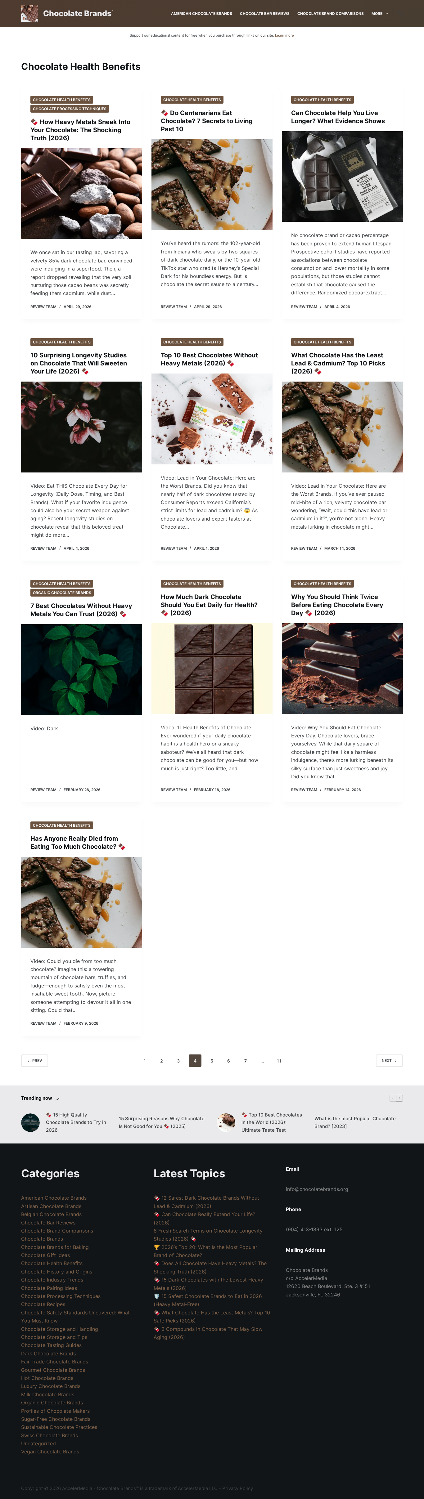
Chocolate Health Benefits (62, 99)
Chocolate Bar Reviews (265, 13)
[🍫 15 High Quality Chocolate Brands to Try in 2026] (30, 1122)
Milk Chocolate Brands (47, 1394)
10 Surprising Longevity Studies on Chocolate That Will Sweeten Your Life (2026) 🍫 (78, 363)
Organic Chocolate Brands (62, 592)
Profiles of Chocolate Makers (55, 1411)
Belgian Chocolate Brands (51, 1214)
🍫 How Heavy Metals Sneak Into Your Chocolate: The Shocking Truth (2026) (80, 130)
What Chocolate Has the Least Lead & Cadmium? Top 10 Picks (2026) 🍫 (338, 363)
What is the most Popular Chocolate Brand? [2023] (355, 1122)
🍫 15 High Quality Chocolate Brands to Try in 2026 (76, 1122)
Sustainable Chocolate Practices (59, 1427)
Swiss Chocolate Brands (49, 1435)
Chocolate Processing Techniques (69, 108)
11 (279, 1060)
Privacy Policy (237, 1488)
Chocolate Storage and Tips (54, 1337)
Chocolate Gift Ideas (45, 1255)
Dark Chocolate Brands (48, 1353)
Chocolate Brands (77, 13)
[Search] (400, 13)
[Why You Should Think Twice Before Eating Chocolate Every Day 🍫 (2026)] (342, 668)
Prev (37, 1060)
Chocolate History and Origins (56, 1272)
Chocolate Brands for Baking (55, 1247)
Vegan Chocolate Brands (50, 1451)
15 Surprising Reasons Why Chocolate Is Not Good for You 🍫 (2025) (162, 1122)
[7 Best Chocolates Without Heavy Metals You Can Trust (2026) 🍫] (81, 669)
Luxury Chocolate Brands (50, 1386)
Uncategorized (38, 1443)
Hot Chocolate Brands (47, 1378)
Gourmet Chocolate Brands (53, 1370)
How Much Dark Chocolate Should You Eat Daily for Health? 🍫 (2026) (209, 605)
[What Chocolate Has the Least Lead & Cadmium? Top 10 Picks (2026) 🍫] (342, 427)
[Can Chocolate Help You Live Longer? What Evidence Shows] (342, 176)
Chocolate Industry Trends (52, 1280)
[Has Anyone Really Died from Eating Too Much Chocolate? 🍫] (81, 902)
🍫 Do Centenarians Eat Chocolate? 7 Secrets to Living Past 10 (207, 121)
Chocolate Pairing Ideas (49, 1288)
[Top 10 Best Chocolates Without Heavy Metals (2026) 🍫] (212, 419)
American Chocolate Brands (201, 13)
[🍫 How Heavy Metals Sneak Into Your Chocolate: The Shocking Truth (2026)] (81, 193)
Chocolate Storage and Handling (59, 1329)
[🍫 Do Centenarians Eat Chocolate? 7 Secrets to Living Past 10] (212, 184)
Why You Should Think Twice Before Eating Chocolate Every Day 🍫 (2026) (337, 605)
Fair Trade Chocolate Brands (54, 1361)
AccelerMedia (77, 1488)
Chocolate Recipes (43, 1304)
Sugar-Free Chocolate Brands (55, 1419)
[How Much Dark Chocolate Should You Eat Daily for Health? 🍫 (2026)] (212, 668)
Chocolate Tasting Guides (51, 1345)
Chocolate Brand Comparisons (330, 13)
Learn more (284, 35)
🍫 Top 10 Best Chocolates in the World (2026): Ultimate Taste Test (271, 1122)
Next (387, 1060)
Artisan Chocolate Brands (51, 1206)
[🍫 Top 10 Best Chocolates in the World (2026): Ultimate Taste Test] (226, 1122)
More (377, 13)
